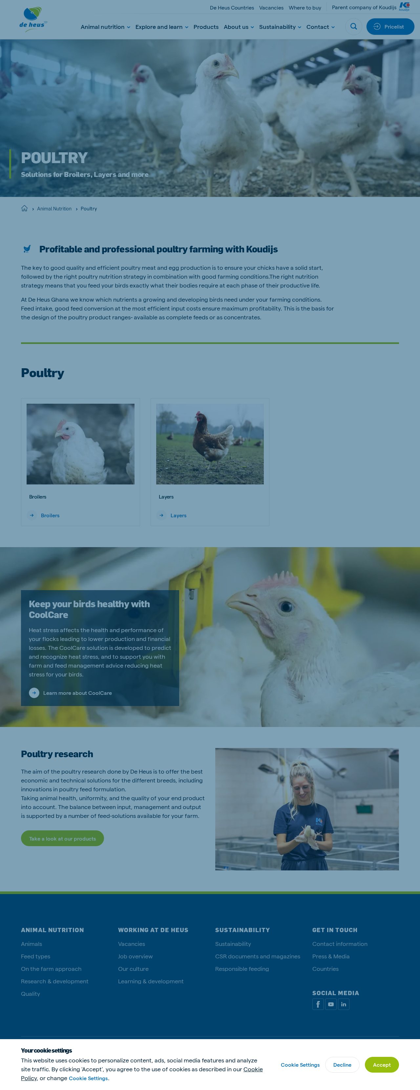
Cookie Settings (88, 1078)
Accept (382, 1064)
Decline (342, 1064)
